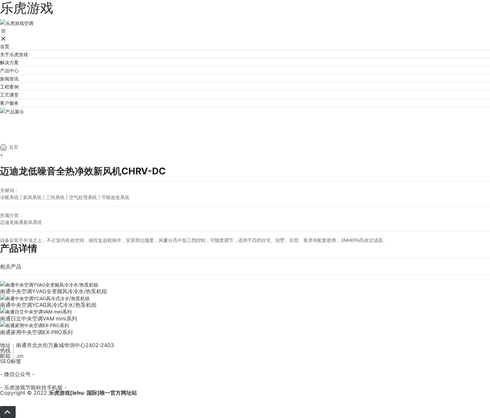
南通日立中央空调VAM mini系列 (38, 318)
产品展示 (26, 123)
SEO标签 (10, 361)
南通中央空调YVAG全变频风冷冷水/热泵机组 (53, 291)
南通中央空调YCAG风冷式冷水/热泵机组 (48, 305)
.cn (19, 355)
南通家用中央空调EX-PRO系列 (36, 332)
